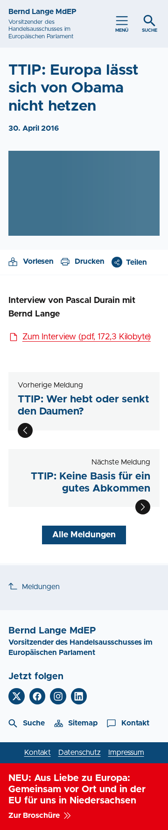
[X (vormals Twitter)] (16, 696)
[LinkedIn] (79, 696)
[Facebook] (37, 696)
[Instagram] (58, 696)
